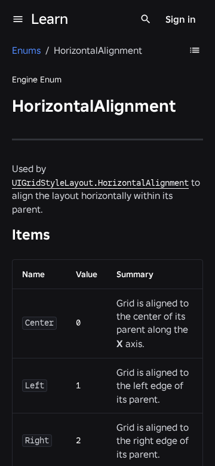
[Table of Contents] (194, 50)
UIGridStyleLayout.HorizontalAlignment (100, 182)
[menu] (18, 19)
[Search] (145, 19)
